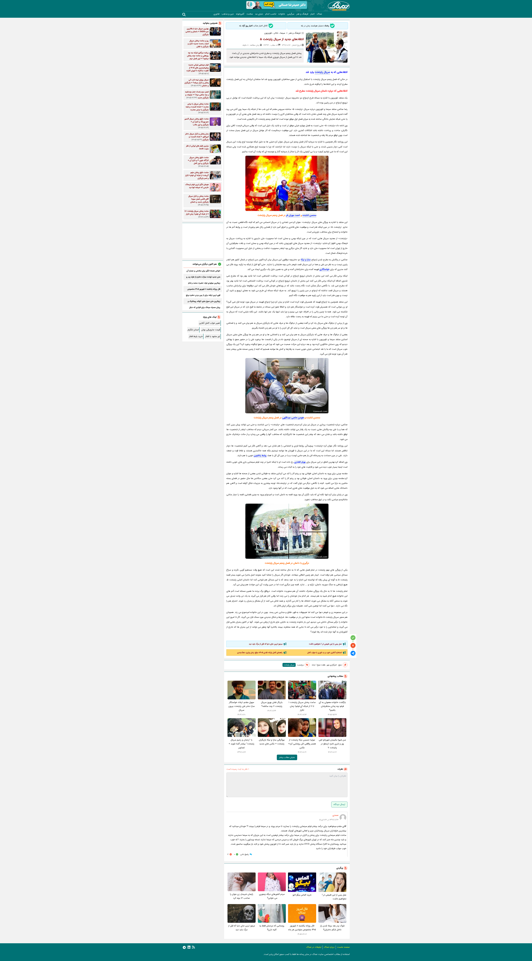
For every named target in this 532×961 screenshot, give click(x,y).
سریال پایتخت (322, 72)
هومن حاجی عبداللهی (293, 418)
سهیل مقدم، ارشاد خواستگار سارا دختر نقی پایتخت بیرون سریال (241, 706)
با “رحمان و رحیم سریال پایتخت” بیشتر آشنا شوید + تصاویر (241, 743)
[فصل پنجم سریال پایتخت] (286, 385)
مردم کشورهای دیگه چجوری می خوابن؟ (272, 896)
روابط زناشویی (260, 455)
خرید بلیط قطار (196, 336)
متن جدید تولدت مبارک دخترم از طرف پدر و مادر (203, 277)
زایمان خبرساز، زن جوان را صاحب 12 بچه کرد (241, 896)
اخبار (312, 14)
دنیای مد (259, 14)
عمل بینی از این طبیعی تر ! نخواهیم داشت (325, 644)
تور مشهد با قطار (212, 336)
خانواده (281, 14)
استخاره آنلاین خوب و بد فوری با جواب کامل (324, 652)
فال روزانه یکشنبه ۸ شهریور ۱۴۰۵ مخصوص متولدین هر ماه (302, 927)
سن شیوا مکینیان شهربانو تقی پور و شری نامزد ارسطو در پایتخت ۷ (332, 743)
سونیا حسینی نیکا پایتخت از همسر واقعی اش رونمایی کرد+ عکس (302, 743)
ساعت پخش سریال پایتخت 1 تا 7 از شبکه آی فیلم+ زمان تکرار (302, 706)
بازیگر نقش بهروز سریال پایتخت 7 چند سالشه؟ (271, 704)
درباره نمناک (329, 947)
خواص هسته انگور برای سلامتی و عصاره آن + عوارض (203, 270)
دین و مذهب (228, 14)
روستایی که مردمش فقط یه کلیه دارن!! (271, 927)
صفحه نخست (343, 947)
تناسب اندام (270, 14)
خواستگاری (324, 269)
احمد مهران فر (293, 215)
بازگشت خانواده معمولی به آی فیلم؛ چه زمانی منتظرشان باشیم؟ (332, 706)
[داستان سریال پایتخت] (286, 531)
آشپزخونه (240, 14)
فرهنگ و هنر (302, 14)
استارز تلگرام (193, 329)
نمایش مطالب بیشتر (287, 757)
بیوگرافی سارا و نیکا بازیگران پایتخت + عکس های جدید (272, 741)
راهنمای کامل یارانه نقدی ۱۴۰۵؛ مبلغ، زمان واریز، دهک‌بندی (259, 652)
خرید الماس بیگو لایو (302, 895)
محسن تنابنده (309, 215)
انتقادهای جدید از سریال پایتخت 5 (282, 39)
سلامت (249, 14)
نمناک (319, 14)
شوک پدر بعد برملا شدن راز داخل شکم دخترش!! (332, 927)
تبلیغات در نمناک (313, 947)
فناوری (216, 14)
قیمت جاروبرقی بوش (210, 329)
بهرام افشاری (299, 462)
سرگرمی (290, 14)
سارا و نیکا (306, 259)
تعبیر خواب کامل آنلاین (209, 323)
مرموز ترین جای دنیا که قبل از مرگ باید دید (265, 644)
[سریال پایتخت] (286, 183)
